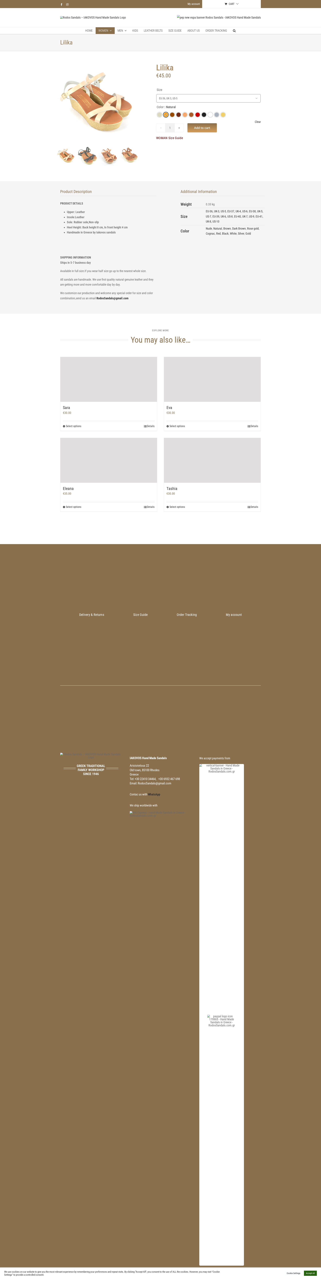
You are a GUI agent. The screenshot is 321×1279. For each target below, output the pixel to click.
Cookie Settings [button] (293, 1273)
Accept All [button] (310, 1273)
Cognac (210, 233)
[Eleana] (108, 460)
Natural (217, 228)
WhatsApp (154, 794)
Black (225, 233)
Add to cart (202, 128)
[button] (234, 30)
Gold (248, 233)
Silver (241, 233)
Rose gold (253, 228)
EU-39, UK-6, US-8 (222, 216)
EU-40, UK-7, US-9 (244, 216)
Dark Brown (239, 228)
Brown (227, 228)
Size (159, 90)
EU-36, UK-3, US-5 (216, 211)
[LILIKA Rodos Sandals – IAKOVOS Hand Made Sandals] (98, 103)
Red (218, 233)
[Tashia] (212, 460)
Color (160, 107)
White (233, 233)
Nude (209, 228)
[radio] (159, 114)
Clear (258, 121)
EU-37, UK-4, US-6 (237, 211)
